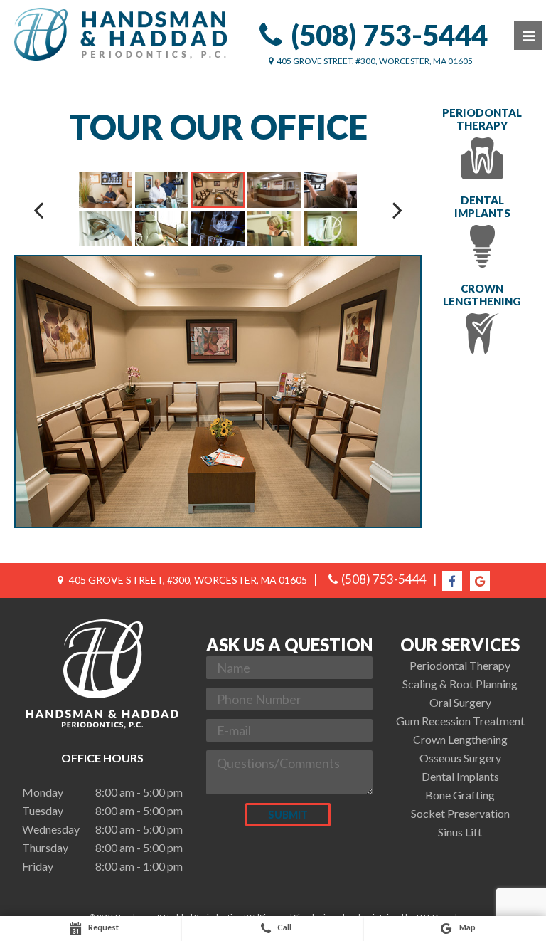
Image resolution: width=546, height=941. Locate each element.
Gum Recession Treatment (460, 720)
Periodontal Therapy (482, 119)
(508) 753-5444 (389, 35)
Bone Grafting (460, 794)
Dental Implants (482, 206)
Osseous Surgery (460, 757)
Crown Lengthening (482, 294)
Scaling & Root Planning (460, 683)
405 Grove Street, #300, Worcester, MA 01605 (375, 61)
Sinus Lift (460, 832)
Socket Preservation (460, 813)
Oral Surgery (460, 702)
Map (467, 927)
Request (103, 927)
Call (284, 927)
